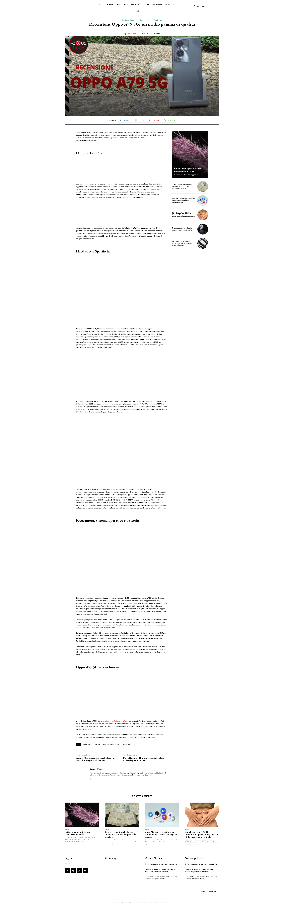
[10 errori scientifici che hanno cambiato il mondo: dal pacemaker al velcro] (202, 186)
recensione (96, 744)
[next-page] (204, 135)
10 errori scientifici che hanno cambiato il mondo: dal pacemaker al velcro (183, 186)
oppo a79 (86, 744)
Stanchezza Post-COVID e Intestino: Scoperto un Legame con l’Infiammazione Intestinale (183, 215)
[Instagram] (73, 870)
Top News (158, 20)
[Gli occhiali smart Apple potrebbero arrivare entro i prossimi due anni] (202, 243)
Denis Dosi (131, 34)
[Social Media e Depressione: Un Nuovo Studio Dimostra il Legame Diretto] (202, 200)
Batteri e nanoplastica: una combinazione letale (187, 169)
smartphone (126, 744)
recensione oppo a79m (111, 744)
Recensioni (145, 20)
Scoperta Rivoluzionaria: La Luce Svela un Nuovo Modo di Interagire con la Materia (97, 759)
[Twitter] (79, 870)
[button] (138, 11)
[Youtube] (85, 870)
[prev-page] (200, 135)
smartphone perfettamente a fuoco (116, 721)
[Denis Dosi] (81, 773)
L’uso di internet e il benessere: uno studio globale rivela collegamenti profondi (144, 759)
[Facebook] (91, 778)
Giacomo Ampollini (180, 175)
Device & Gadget (129, 20)
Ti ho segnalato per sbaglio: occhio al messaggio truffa (182, 229)
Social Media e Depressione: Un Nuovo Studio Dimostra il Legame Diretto (183, 200)
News (67, 829)
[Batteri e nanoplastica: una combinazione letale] (190, 154)
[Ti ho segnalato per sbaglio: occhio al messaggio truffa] (202, 229)
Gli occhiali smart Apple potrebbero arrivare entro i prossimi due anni (182, 243)
